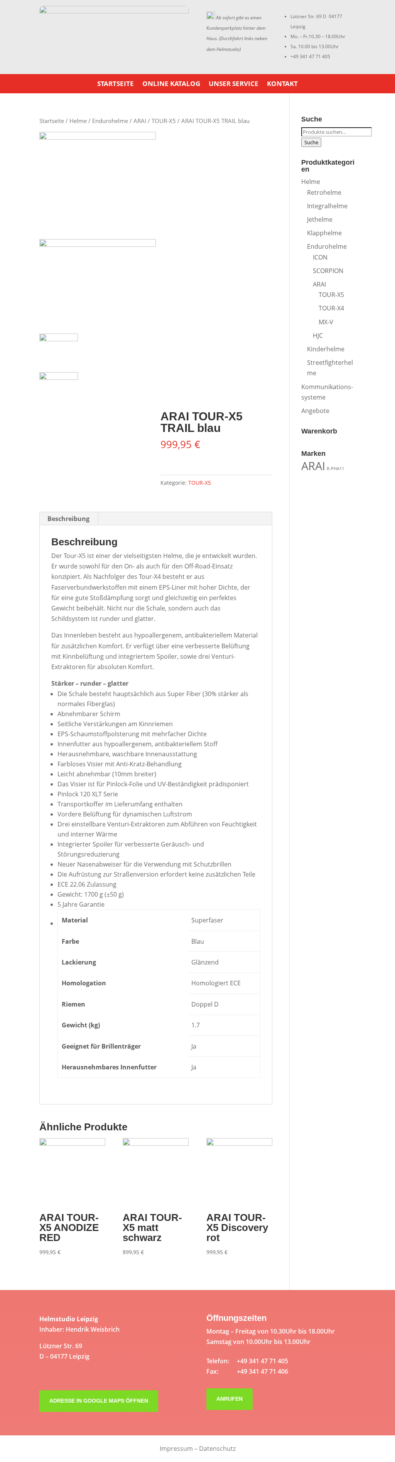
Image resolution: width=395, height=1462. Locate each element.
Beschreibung (68, 518)
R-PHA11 (335, 468)
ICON (320, 257)
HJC (318, 335)
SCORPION (328, 270)
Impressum (176, 1448)
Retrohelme (324, 192)
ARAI (139, 121)
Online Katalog (171, 84)
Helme (78, 121)
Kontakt (282, 84)
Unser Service (233, 84)
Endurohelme (110, 121)
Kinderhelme (325, 349)
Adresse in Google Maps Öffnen (98, 1401)
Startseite (115, 84)
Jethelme (320, 219)
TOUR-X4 (331, 308)
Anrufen (229, 1399)
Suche (311, 142)
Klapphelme (324, 233)
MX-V (326, 322)
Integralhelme (327, 206)
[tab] (68, 518)
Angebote (315, 410)
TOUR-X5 (164, 121)
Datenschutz (217, 1448)
